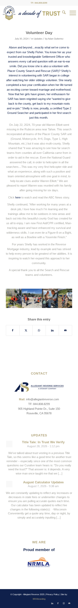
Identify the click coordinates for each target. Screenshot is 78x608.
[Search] (62, 13)
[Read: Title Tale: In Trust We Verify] (9, 444)
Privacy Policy (52, 594)
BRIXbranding (39, 599)
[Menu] (71, 13)
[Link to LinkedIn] (52, 603)
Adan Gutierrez (55, 38)
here (18, 197)
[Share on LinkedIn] (52, 330)
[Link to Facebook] (58, 603)
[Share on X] (26, 330)
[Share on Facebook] (12, 330)
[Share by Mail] (65, 330)
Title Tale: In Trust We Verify (43, 442)
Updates (38, 38)
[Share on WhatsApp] (39, 330)
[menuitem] (62, 13)
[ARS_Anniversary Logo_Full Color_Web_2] (31, 13)
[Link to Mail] (69, 603)
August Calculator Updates (43, 482)
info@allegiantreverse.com (42, 399)
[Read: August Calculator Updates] (9, 484)
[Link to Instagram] (63, 603)
